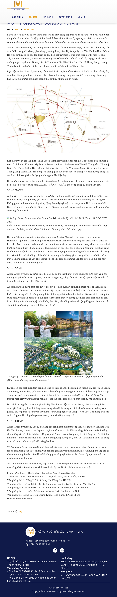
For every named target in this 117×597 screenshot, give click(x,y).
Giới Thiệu (17, 17)
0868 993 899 (41, 540)
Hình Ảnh (48, 17)
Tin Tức (33, 17)
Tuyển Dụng (65, 17)
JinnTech (64, 587)
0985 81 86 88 (58, 540)
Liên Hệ (81, 17)
